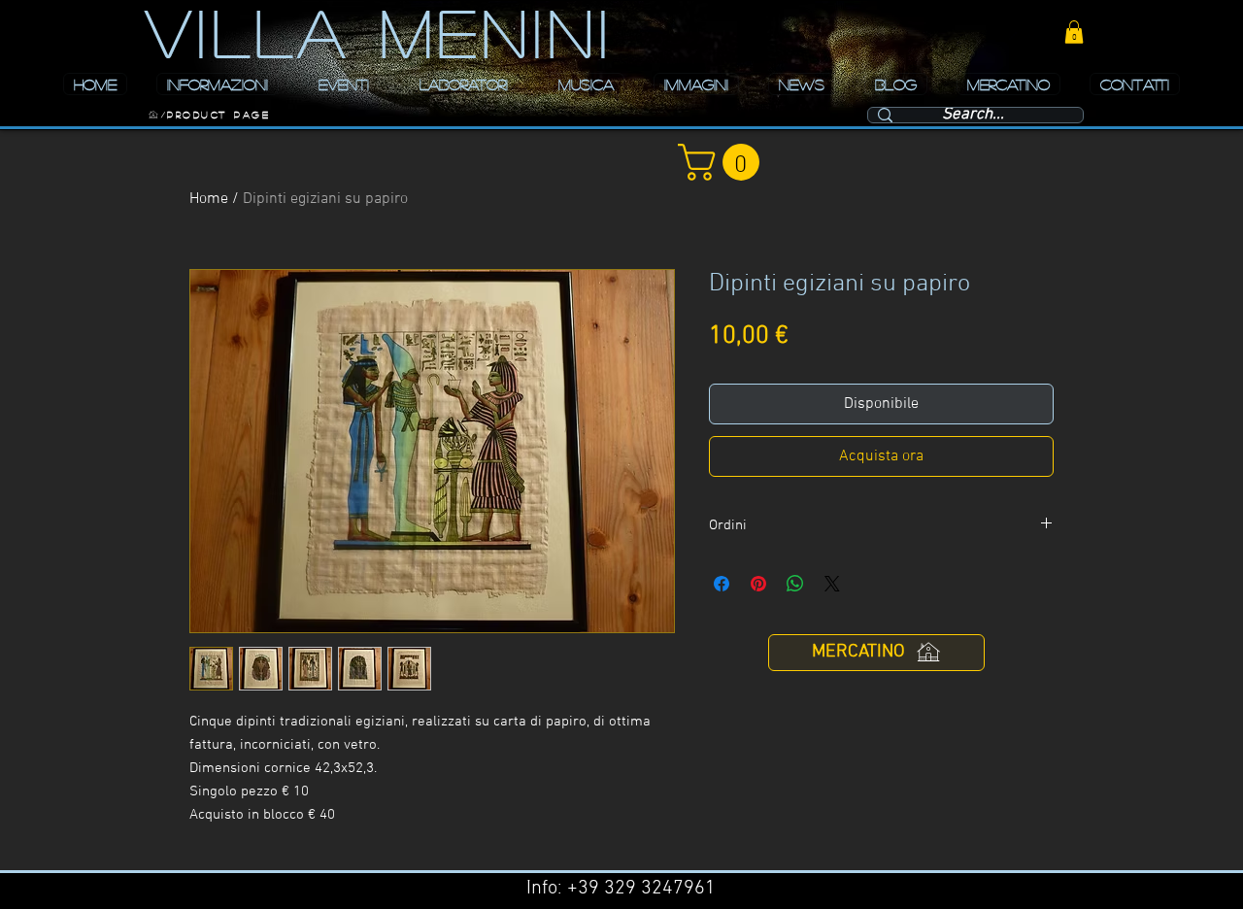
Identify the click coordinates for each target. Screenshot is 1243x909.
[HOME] (153, 114)
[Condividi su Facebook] (721, 583)
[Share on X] (832, 583)
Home (208, 199)
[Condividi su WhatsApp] (795, 583)
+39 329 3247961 (641, 888)
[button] (1074, 32)
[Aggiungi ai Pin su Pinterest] (758, 583)
